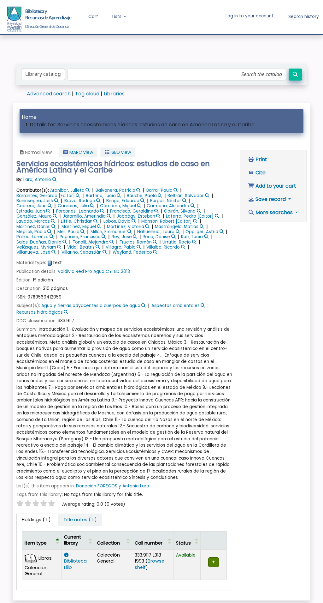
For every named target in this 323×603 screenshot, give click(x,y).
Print (260, 159)
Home (29, 117)
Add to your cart (275, 186)
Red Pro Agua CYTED (98, 271)
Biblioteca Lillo (75, 564)
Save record (270, 199)
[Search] (295, 75)
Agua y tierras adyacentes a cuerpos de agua (90, 306)
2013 (125, 271)
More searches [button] (274, 212)
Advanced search (49, 93)
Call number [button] (148, 543)
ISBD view (120, 152)
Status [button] (183, 543)
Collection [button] (108, 543)
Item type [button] (36, 543)
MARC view (80, 152)
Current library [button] (72, 540)
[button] (89, 16)
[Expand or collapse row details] (213, 564)
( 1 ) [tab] (36, 519)
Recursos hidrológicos (39, 312)
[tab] (80, 520)
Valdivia (66, 271)
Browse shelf (149, 564)
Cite (260, 172)
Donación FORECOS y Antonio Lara (112, 486)
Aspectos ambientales (175, 306)
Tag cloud (87, 93)
